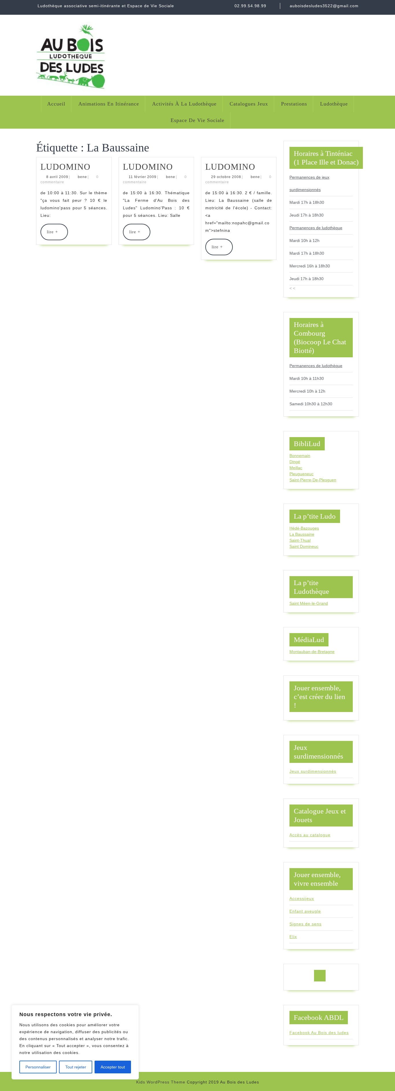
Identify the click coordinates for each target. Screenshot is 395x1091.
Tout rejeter (75, 1067)
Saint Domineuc (303, 546)
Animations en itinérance (108, 104)
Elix (293, 936)
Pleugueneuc (301, 473)
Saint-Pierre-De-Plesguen (312, 480)
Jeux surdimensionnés (312, 771)
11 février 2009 (142, 177)
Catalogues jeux (249, 104)
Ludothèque (334, 104)
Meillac (295, 467)
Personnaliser (38, 1067)
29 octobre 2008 (226, 177)
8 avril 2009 (57, 177)
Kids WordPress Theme (160, 1082)
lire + (57, 234)
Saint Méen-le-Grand (308, 603)
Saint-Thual (300, 540)
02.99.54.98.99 (250, 5)
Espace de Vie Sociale (197, 120)
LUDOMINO (65, 166)
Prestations (294, 104)
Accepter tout (113, 1067)
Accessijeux (301, 898)
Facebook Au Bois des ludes (319, 1032)
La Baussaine (301, 534)
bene (82, 177)
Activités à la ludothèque (184, 104)
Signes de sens (305, 924)
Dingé (294, 461)
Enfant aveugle (305, 911)
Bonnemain (299, 455)
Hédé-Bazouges (304, 528)
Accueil (56, 104)
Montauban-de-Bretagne (312, 651)
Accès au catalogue (310, 835)
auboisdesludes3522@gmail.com (324, 5)
